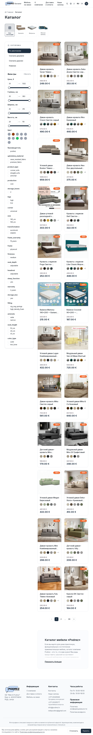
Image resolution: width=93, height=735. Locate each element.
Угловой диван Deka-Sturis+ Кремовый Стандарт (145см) (76, 500)
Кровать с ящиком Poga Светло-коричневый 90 (48, 264)
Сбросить (27, 74)
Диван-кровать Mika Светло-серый (49, 402)
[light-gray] (25, 138)
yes (11, 282)
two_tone (13, 344)
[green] (17, 138)
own (11, 184)
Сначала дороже (16, 61)
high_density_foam (17, 309)
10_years (13, 241)
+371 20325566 (54, 697)
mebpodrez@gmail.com (57, 711)
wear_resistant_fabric (18, 159)
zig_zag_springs (16, 306)
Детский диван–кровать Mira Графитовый (47, 452)
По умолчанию (15, 51)
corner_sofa (14, 170)
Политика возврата (77, 712)
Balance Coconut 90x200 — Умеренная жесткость (74, 314)
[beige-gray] (9, 134)
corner (10, 208)
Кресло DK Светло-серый (75, 595)
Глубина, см (13, 92)
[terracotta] (9, 142)
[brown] (13, 134)
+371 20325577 (54, 702)
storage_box (13, 295)
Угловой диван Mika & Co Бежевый (76, 402)
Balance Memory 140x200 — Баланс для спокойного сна (49, 312)
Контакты (52, 691)
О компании (39, 3)
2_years (13, 290)
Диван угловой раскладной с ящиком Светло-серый (47, 217)
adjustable (14, 265)
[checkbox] (8, 151)
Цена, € (11, 79)
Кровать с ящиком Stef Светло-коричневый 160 (75, 216)
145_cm (13, 219)
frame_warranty (14, 238)
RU (78, 4)
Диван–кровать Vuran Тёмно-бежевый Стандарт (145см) (49, 73)
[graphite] (13, 138)
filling (10, 303)
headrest (11, 270)
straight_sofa (15, 173)
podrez (13, 151)
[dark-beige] (21, 134)
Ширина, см (12, 105)
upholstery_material (15, 156)
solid (12, 342)
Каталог (18, 4)
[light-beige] (21, 138)
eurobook (14, 230)
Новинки (12, 66)
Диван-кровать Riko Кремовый (76, 118)
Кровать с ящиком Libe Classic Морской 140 (76, 264)
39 (69, 619)
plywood (13, 249)
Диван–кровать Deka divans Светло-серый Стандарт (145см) (76, 72)
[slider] (9, 88)
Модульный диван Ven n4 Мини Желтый (76, 354)
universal (13, 211)
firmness (11, 254)
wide (12, 317)
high (11, 200)
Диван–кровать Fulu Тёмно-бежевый (49, 595)
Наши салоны (60, 3)
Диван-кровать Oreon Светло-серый (49, 118)
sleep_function (14, 278)
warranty (11, 287)
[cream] (17, 134)
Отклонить (74, 731)
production (12, 180)
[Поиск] (67, 3)
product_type (13, 167)
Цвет (10, 130)
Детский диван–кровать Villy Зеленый (74, 548)
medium (13, 257)
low (11, 203)
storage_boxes (14, 189)
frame (10, 246)
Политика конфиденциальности (78, 708)
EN (82, 4)
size (9, 216)
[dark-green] (9, 138)
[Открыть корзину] (86, 3)
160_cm (13, 222)
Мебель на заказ (27, 3)
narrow (13, 320)
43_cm (12, 331)
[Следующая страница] (74, 619)
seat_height (12, 325)
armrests (11, 314)
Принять (86, 731)
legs (9, 197)
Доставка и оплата (50, 3)
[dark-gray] (25, 134)
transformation (14, 227)
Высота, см (12, 117)
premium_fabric (16, 162)
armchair (13, 176)
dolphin (13, 233)
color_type (12, 338)
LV (74, 4)
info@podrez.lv (54, 707)
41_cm (12, 333)
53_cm (12, 328)
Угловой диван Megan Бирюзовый (49, 499)
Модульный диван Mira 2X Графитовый (76, 450)
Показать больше (53, 662)
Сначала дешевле (16, 56)
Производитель (14, 148)
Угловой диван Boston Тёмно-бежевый (46, 168)
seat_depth (12, 262)
